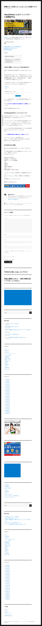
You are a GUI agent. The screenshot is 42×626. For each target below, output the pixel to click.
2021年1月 (7, 384)
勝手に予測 (7, 358)
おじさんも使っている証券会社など (12, 495)
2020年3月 (7, 395)
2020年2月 (7, 396)
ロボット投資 (17, 203)
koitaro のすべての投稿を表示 (13, 199)
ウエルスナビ (27, 203)
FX (5, 349)
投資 (6, 362)
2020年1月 (7, 398)
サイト (5, 245)
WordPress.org (8, 615)
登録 (6, 609)
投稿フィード (8, 612)
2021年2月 (7, 382)
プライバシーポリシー (9, 497)
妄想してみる (8, 359)
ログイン (7, 611)
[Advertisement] (18, 297)
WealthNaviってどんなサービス (10, 48)
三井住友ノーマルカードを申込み (11, 323)
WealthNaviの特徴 (8, 49)
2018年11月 (7, 410)
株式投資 (7, 367)
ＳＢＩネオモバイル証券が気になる (12, 334)
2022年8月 (7, 381)
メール (5, 239)
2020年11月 (7, 387)
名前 (5, 234)
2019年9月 (7, 404)
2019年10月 (7, 402)
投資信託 (7, 364)
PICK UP (7, 350)
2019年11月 (7, 401)
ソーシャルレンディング (10, 353)
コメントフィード (8, 614)
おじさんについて (8, 494)
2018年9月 (7, 413)
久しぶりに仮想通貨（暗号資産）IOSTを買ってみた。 (16, 337)
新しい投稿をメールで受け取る (9, 259)
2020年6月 (7, 391)
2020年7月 (7, 390)
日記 (6, 366)
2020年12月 (7, 385)
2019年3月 (7, 408)
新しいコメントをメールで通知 (9, 256)
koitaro (7, 203)
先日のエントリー (7, 37)
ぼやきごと (7, 352)
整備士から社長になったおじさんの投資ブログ (20, 7)
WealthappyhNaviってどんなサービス (13, 60)
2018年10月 (7, 411)
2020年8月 (7, 388)
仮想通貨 (7, 356)
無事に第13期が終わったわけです (11, 326)
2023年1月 (7, 379)
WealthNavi (23, 203)
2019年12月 (7, 399)
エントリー (12, 175)
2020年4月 (7, 393)
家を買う (7, 361)
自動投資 (21, 204)
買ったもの (7, 369)
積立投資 (18, 204)
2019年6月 (7, 405)
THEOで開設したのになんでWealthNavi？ (12, 46)
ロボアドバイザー (9, 204)
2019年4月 (7, 407)
